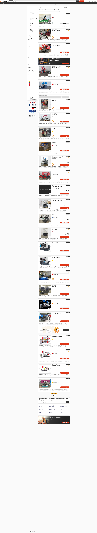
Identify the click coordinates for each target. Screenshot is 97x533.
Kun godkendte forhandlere (33, 99)
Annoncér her (33, 531)
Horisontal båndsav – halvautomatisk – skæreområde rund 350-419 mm (34, 12)
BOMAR (30, 42)
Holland (31, 82)
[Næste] (50, 18)
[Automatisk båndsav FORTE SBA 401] (45, 275)
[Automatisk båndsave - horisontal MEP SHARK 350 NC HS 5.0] (45, 261)
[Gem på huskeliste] (68, 30)
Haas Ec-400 (40, 412)
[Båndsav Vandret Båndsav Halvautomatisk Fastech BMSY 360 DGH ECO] (45, 317)
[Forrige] (39, 18)
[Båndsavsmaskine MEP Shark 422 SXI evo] (45, 18)
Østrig (31, 83)
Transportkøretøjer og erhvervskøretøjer (32, 31)
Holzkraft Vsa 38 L (51, 406)
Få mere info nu (66, 329)
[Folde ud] (53, 27)
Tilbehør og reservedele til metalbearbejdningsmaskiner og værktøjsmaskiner (33, 27)
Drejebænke (32, 25)
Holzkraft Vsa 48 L (51, 407)
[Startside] (27, 4)
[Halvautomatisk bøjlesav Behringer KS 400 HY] (45, 117)
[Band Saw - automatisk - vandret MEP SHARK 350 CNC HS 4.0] (45, 246)
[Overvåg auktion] (68, 15)
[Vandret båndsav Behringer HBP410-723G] (45, 34)
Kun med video (31, 98)
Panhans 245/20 (62, 409)
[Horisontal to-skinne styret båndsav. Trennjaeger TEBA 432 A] (45, 85)
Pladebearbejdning (33, 24)
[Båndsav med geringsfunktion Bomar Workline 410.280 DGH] (45, 354)
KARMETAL (30, 43)
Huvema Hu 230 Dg (52, 409)
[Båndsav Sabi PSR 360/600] (45, 383)
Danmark (30, 76)
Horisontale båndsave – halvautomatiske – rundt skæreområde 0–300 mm (34, 18)
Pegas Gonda (31, 46)
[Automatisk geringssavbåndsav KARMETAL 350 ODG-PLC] (45, 71)
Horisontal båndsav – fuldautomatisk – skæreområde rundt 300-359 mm (34, 21)
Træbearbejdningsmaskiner (32, 32)
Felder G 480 (40, 407)
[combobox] (32, 79)
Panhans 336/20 (62, 412)
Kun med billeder (31, 97)
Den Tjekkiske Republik (33, 84)
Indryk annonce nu (65, 63)
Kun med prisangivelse (31, 63)
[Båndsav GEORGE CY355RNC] (45, 218)
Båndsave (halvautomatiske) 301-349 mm (6, 3)
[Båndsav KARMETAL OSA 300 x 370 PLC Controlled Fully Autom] (45, 48)
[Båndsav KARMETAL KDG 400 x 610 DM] (45, 175)
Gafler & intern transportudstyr (33, 35)
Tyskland (31, 81)
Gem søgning (54, 393)
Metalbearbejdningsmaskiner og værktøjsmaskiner (33, 8)
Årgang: (29, 64)
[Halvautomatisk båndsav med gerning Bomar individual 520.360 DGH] (45, 340)
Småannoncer (31, 93)
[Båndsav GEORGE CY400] (45, 233)
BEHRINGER (30, 47)
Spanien (31, 85)
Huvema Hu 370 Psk (52, 412)
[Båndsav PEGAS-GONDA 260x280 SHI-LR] (45, 204)
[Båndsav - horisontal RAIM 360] (45, 132)
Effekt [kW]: (29, 67)
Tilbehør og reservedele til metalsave (34, 14)
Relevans (65, 7)
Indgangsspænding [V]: (31, 70)
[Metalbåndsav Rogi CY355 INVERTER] (45, 146)
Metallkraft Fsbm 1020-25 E (63, 406)
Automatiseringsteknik (32, 33)
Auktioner (30, 94)
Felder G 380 (40, 406)
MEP (30, 45)
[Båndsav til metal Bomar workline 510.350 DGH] (45, 368)
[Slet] (53, 9)
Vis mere (54, 413)
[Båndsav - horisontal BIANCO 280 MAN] (45, 104)
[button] (96, 1)
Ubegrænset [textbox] (30, 79)
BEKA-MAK (30, 44)
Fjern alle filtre (62, 11)
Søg (77, 1)
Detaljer (65, 23)
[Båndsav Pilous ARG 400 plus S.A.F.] (45, 304)
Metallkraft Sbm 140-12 (63, 407)
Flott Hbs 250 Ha (41, 409)
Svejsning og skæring (33, 28)
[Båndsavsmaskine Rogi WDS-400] (45, 290)
